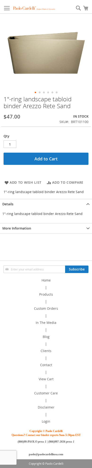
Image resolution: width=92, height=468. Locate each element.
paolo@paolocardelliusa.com (46, 454)
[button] (35, 92)
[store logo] (34, 8)
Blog (46, 336)
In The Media (46, 322)
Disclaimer (46, 407)
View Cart (46, 379)
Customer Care (46, 393)
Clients (46, 351)
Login (46, 421)
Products (46, 294)
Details (7, 204)
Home (46, 280)
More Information (16, 228)
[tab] (46, 204)
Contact (46, 365)
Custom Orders (46, 308)
